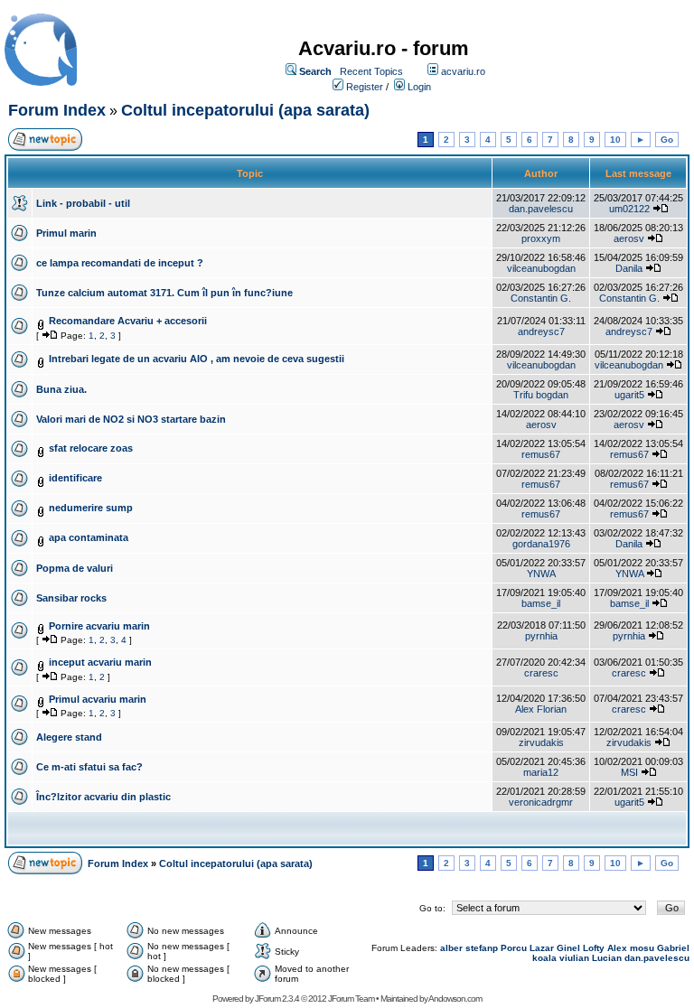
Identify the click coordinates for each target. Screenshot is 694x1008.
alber (451, 948)
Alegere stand (69, 737)
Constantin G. (541, 298)
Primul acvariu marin (97, 699)
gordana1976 (541, 543)
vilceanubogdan (541, 268)
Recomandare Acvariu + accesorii (128, 320)
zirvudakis (541, 742)
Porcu (514, 948)
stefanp (481, 948)
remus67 (540, 454)
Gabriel (673, 948)
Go (667, 140)
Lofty (594, 948)
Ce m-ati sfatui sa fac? (89, 766)
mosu (642, 948)
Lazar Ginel (555, 948)
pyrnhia (541, 635)
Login (419, 86)
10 (615, 140)
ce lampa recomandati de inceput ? (119, 262)
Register (364, 86)
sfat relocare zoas (91, 448)
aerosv (629, 238)
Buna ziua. (61, 389)
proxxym (540, 238)
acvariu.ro (463, 71)
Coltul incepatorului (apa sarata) (245, 110)
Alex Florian (541, 709)
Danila (628, 268)
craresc (541, 672)
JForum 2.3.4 (277, 998)
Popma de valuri (74, 568)
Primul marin (66, 233)
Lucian (607, 958)
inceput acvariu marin (100, 662)
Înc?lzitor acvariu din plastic (103, 796)
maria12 (540, 772)
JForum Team (351, 998)
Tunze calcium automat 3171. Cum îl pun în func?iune (164, 292)
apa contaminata (88, 537)
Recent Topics (371, 71)
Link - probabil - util (83, 203)
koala (544, 958)
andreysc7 (541, 331)
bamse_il (540, 603)
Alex (617, 948)
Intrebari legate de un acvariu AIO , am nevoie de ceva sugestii (196, 358)
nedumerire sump (91, 507)
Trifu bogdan (540, 394)
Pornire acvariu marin (99, 626)
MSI (629, 772)
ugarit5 (629, 394)
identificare (75, 477)
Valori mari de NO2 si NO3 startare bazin (131, 419)
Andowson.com (455, 998)
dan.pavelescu (541, 208)
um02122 (629, 208)
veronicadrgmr (541, 802)
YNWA (541, 573)
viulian (574, 958)
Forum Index (57, 110)
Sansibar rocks (71, 598)
